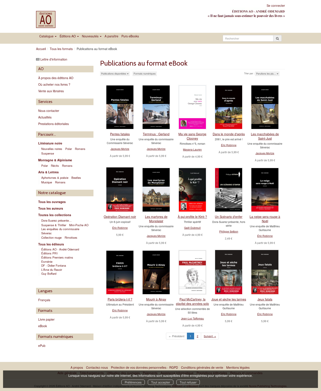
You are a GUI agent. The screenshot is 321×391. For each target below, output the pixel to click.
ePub (41, 345)
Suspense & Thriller (53, 225)
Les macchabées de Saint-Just (265, 136)
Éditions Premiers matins (57, 257)
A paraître (111, 36)
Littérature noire (50, 143)
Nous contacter (48, 110)
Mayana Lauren (192, 149)
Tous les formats (61, 49)
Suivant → (210, 336)
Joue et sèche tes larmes (228, 299)
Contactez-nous (97, 367)
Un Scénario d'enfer (228, 216)
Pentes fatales (120, 134)
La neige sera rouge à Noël (265, 218)
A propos (77, 367)
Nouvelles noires (51, 149)
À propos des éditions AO (55, 78)
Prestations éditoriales (53, 124)
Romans (80, 149)
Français (44, 300)
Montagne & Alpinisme (55, 160)
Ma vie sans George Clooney (192, 136)
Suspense (47, 153)
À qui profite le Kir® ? (192, 216)
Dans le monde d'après (229, 134)
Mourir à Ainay (156, 299)
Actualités (45, 117)
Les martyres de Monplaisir (156, 218)
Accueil (41, 49)
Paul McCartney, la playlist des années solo (192, 301)
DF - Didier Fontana (53, 265)
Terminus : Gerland (156, 134)
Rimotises (71, 237)
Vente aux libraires (51, 91)
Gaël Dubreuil (192, 227)
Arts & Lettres (48, 172)
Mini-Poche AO (78, 225)
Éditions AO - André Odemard (60, 249)
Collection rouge (51, 237)
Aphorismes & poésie (54, 178)
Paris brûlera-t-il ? (120, 299)
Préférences (133, 382)
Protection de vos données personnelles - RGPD (144, 367)
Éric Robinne (228, 145)
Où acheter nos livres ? (54, 84)
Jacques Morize (119, 149)
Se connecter (276, 5)
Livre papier (46, 319)
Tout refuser (188, 382)
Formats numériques (145, 73)
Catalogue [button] (46, 36)
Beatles (76, 178)
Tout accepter (160, 382)
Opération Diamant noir (120, 216)
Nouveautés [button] (90, 36)
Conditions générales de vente (202, 367)
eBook (42, 326)
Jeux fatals (264, 299)
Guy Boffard (49, 273)
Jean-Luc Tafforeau (192, 318)
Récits (55, 165)
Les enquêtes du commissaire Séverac (60, 231)
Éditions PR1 (49, 253)
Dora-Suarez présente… (56, 220)
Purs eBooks (130, 36)
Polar (68, 149)
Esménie (46, 261)
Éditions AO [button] (68, 36)
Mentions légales (238, 367)
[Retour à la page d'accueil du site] (54, 19)
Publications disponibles (114, 73)
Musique (46, 182)
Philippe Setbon (228, 231)
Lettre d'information (53, 59)
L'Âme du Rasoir (52, 270)
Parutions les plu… (266, 73)
